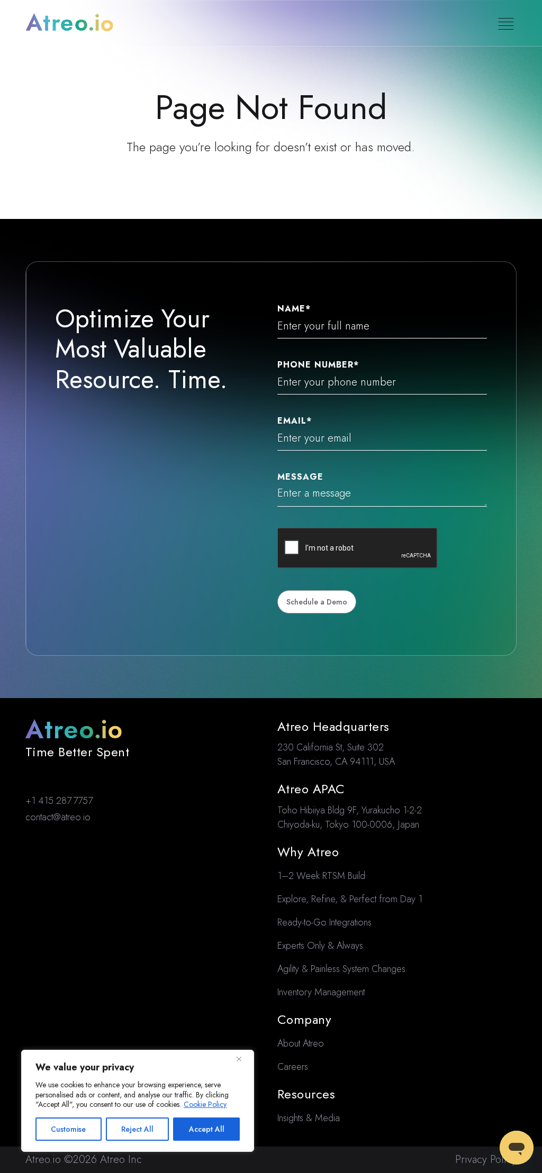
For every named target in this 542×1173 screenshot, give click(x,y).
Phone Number (318, 365)
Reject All (137, 1129)
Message (300, 477)
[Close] (243, 1058)
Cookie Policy (205, 1104)
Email (294, 421)
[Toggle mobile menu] (506, 23)
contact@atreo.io (58, 817)
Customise (68, 1129)
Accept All (206, 1129)
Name (294, 309)
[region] (137, 1101)
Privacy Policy (486, 1159)
